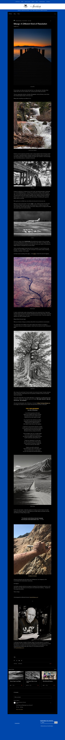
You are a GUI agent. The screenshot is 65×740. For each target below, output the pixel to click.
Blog (15, 13)
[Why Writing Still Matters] (49, 675)
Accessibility (17, 723)
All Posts (10, 13)
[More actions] (50, 20)
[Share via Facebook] (14, 660)
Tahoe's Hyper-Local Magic (15, 681)
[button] (17, 2)
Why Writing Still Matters (48, 681)
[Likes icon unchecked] (16, 707)
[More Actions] (50, 702)
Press (19, 13)
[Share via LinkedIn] (19, 660)
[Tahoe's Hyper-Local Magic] (16, 675)
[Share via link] (21, 660)
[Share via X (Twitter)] (16, 660)
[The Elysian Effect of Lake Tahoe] (32, 675)
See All (55, 669)
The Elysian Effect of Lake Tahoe (31, 682)
